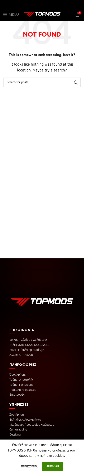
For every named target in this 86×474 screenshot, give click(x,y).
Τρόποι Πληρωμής (21, 384)
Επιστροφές (16, 394)
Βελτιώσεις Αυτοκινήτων (25, 419)
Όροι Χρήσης (17, 374)
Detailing (15, 434)
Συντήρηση (16, 414)
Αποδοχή (53, 466)
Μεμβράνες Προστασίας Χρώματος (31, 424)
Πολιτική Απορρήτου (22, 389)
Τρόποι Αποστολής (21, 379)
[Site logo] (42, 14)
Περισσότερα (29, 466)
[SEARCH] (76, 82)
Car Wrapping (18, 429)
